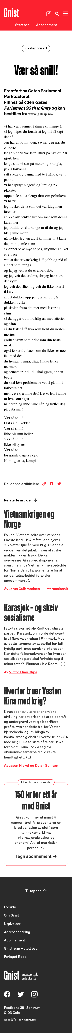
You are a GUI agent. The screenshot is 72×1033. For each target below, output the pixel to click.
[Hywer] (11, 12)
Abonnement (46, 24)
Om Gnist (11, 915)
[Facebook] (7, 996)
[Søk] (57, 13)
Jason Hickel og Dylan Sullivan (33, 765)
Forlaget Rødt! (15, 956)
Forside (10, 907)
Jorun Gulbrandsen (24, 588)
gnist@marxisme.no (20, 1019)
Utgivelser (12, 923)
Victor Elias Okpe (23, 672)
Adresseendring (17, 932)
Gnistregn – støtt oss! (21, 948)
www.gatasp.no (40, 113)
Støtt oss (22, 24)
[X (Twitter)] (21, 996)
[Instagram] (34, 996)
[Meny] (65, 13)
